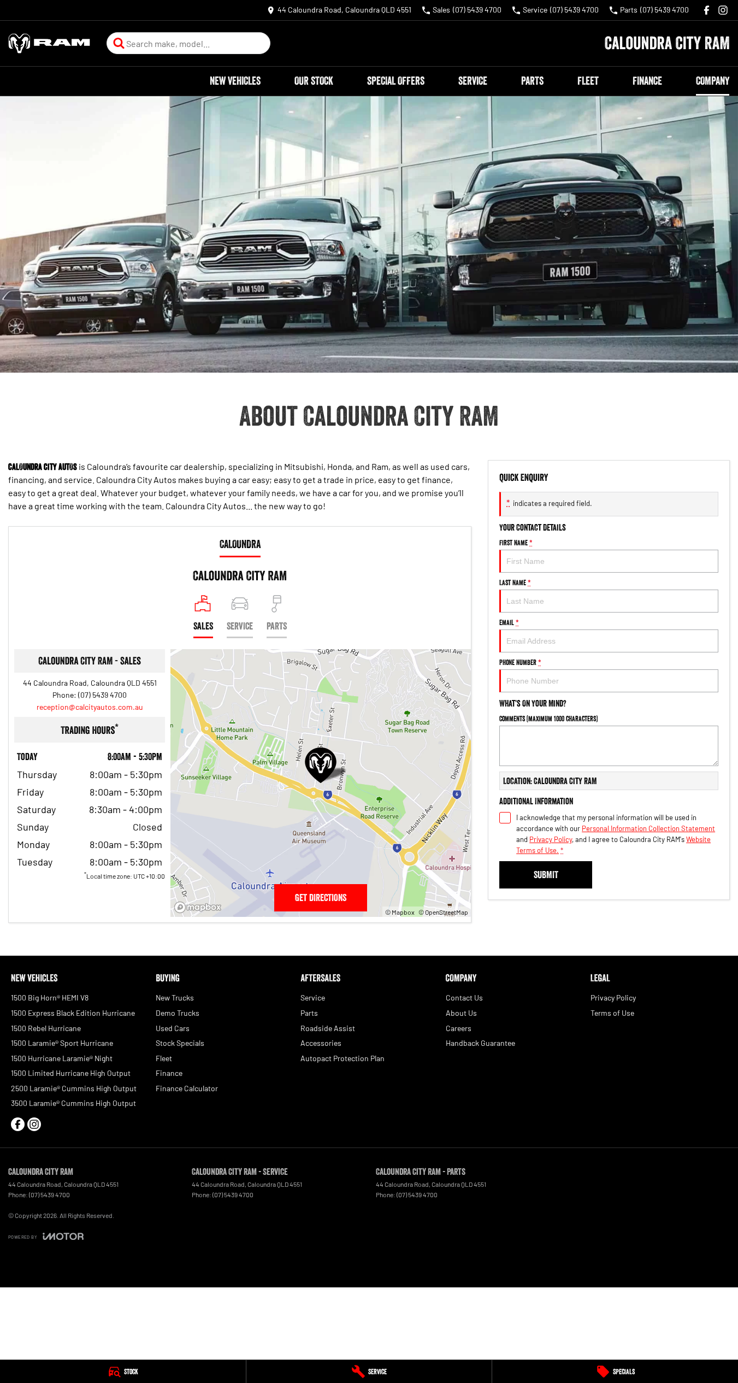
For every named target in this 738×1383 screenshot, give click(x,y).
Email (509, 622)
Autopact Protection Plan (342, 1058)
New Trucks (175, 997)
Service (472, 80)
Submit (546, 875)
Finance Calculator (187, 1088)
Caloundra (240, 544)
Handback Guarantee (480, 1042)
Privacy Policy (550, 839)
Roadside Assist (327, 1028)
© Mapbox (400, 912)
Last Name (515, 582)
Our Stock (313, 80)
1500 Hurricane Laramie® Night (62, 1058)
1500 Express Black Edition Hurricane (73, 1012)
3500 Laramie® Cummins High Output (73, 1103)
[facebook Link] (706, 10)
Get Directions (320, 898)
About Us (461, 1012)
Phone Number (520, 662)
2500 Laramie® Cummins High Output (74, 1088)
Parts (532, 80)
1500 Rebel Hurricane (46, 1028)
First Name (516, 542)
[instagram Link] (723, 10)
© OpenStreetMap (443, 912)
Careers (458, 1028)
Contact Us (464, 997)
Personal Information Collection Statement (648, 828)
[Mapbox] (200, 907)
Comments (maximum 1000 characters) (548, 718)
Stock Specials (180, 1042)
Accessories (320, 1042)
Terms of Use (612, 1012)
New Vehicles (235, 80)
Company (712, 80)
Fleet (588, 80)
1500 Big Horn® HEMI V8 (49, 997)
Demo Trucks (177, 1012)
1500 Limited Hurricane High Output (71, 1073)
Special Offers (395, 80)
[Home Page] (49, 43)
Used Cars (173, 1028)
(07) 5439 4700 (102, 694)
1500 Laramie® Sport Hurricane (62, 1042)
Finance (647, 80)
